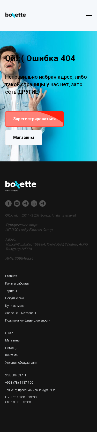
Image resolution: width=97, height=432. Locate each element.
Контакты (12, 355)
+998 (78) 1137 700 (19, 382)
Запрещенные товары (20, 313)
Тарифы (11, 291)
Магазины (12, 340)
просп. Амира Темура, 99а (36, 390)
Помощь (11, 348)
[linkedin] (34, 203)
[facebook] (8, 203)
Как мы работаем (17, 283)
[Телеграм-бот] (42, 203)
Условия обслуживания (22, 362)
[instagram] (17, 203)
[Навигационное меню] (89, 15)
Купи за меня (15, 306)
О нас (9, 333)
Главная (11, 276)
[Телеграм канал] (25, 203)
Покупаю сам (14, 298)
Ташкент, (11, 390)
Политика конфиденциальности (27, 320)
